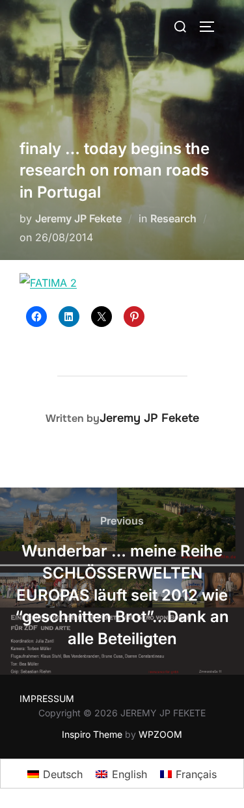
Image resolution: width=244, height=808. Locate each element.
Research (173, 218)
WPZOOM (160, 734)
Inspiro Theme (92, 734)
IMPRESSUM (47, 698)
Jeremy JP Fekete (78, 218)
